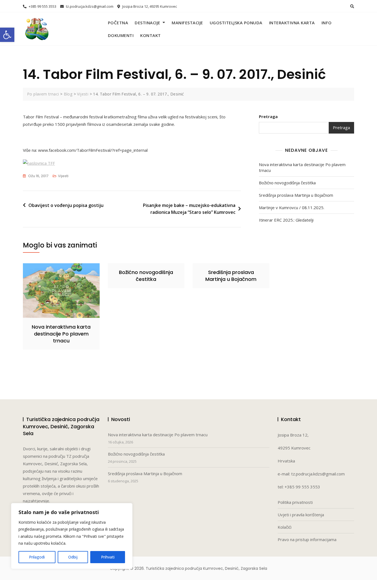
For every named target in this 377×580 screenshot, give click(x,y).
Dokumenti (121, 35)
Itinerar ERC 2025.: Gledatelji (286, 220)
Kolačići (284, 527)
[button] (7, 35)
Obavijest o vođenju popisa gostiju (65, 205)
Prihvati (108, 557)
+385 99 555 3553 (42, 6)
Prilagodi (37, 557)
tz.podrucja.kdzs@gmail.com (89, 6)
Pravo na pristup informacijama (307, 539)
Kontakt (150, 35)
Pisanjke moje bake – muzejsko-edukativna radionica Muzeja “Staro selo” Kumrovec (189, 208)
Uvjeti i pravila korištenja (301, 514)
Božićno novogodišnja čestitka (287, 182)
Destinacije (147, 22)
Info (327, 22)
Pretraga (268, 116)
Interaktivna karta (292, 22)
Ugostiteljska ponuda (236, 22)
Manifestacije (187, 22)
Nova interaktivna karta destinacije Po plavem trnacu (302, 167)
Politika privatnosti (295, 502)
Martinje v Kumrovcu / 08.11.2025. (291, 207)
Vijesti (63, 176)
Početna (118, 22)
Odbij (73, 557)
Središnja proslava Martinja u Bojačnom (296, 195)
